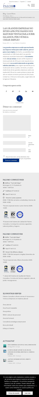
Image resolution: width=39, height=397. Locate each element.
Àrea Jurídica (7, 311)
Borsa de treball (8, 325)
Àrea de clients (13, 1)
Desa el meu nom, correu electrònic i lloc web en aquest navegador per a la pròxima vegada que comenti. (18, 158)
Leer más (27, 393)
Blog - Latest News (9, 14)
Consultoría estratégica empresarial (14, 322)
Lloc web (29, 150)
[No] (36, 386)
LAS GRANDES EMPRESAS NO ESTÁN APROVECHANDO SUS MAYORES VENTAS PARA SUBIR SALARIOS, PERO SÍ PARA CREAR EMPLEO (19, 34)
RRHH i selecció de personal (11, 315)
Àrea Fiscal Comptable (10, 308)
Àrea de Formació (8, 318)
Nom (29, 136)
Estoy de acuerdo (14, 393)
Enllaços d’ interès (8, 328)
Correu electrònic (31, 144)
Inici (11, 16)
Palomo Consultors (20, 43)
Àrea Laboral (7, 305)
